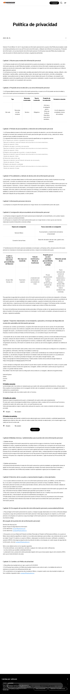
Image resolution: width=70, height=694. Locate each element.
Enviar (34, 429)
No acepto (18, 412)
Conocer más (5, 689)
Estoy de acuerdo (40, 688)
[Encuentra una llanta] (61, 3)
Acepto (8, 412)
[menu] (65, 3)
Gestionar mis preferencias (58, 688)
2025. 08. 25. (7, 38)
